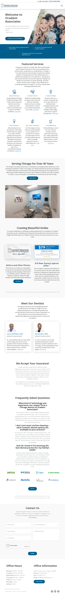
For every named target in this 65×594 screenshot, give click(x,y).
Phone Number (10, 528)
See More (18, 281)
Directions (39, 581)
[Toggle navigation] (62, 6)
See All (32, 488)
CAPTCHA (8, 542)
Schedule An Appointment (15, 38)
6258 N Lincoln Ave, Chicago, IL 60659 (45, 571)
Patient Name (9, 522)
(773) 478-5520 (54, 1)
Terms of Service (17, 591)
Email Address (9, 535)
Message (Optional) (38, 528)
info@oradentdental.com (45, 577)
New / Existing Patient (39, 522)
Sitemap (24, 591)
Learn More (18, 111)
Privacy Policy (8, 591)
